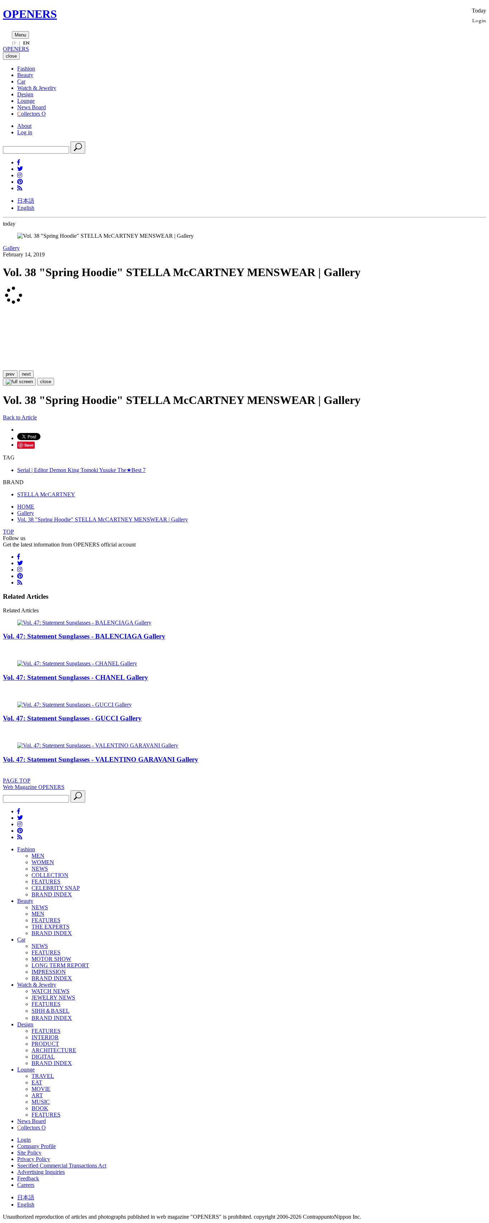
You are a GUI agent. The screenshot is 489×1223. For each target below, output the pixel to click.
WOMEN (43, 862)
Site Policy (29, 1153)
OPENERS (30, 14)
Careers (25, 1185)
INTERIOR (45, 1037)
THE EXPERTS (50, 927)
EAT (37, 1082)
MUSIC (41, 1102)
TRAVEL (43, 1076)
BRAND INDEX (52, 894)
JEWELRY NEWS (53, 998)
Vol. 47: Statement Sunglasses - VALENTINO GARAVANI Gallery (100, 759)
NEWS (40, 869)
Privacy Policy (33, 1159)
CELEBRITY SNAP (56, 888)
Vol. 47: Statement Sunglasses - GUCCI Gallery (72, 718)
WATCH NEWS (50, 991)
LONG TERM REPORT (60, 965)
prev (10, 374)
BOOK (40, 1108)
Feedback (28, 1178)
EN (26, 43)
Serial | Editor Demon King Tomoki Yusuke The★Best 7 (81, 470)
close (45, 381)
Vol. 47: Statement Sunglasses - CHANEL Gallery (75, 677)
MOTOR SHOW (51, 959)
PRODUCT (45, 1044)
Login (479, 20)
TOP (8, 532)
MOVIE (41, 1089)
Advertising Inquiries (41, 1172)
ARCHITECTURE (54, 1050)
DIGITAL (43, 1057)
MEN (38, 856)
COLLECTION (50, 875)
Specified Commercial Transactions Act (61, 1165)
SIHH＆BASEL (50, 1011)
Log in (24, 132)
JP (14, 43)
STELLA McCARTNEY (46, 494)
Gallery (11, 248)
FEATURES (46, 881)
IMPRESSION (49, 972)
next (26, 374)
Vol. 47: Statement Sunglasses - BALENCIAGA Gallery (84, 636)
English (25, 208)
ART (37, 1095)
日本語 (25, 201)
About (24, 126)
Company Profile (36, 1146)
